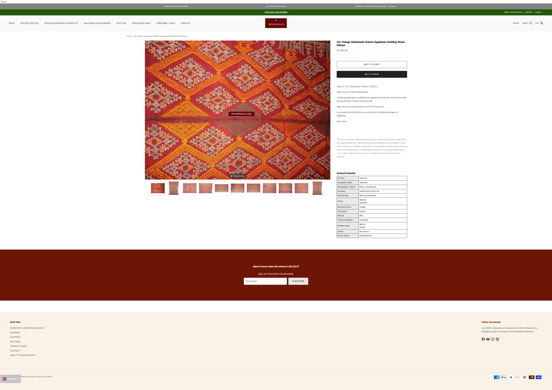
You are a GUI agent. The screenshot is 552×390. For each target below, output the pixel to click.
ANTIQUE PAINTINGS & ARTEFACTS (61, 23)
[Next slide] (327, 108)
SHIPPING (15, 337)
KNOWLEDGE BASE (141, 23)
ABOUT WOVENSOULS (513, 12)
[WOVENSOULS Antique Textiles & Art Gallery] (276, 23)
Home (128, 36)
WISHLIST (185, 23)
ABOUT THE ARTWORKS (22, 355)
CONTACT (529, 12)
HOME (12, 23)
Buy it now (372, 74)
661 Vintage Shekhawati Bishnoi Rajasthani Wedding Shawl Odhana (161, 36)
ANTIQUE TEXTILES (29, 23)
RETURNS (15, 342)
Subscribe (298, 281)
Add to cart (372, 64)
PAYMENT (15, 332)
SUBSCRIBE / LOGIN (165, 23)
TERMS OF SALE (18, 346)
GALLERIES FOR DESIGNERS (97, 23)
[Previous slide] (148, 108)
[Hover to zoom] (237, 110)
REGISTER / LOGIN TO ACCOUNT (27, 328)
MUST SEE (121, 23)
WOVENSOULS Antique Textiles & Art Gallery (34, 377)
